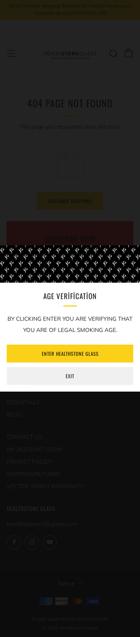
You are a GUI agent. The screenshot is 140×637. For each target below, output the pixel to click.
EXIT (70, 376)
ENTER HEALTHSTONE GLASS (70, 353)
